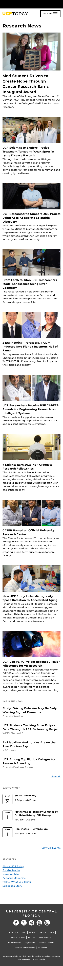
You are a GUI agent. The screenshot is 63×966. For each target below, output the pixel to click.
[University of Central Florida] (25, 4)
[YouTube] (39, 923)
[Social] (31, 923)
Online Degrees (18, 937)
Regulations (30, 942)
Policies (31, 937)
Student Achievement (25, 948)
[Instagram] (47, 923)
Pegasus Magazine (14, 878)
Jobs (52, 932)
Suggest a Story (12, 885)
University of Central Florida (31, 914)
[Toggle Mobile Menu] (59, 4)
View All (55, 776)
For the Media (11, 870)
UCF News (42, 948)
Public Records (14, 942)
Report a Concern (46, 942)
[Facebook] (16, 923)
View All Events (50, 847)
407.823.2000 (54, 956)
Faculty (43, 932)
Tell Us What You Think (17, 881)
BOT (24, 932)
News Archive (11, 874)
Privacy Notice (44, 937)
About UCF (13, 932)
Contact (32, 932)
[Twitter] (24, 923)
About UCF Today (13, 866)
